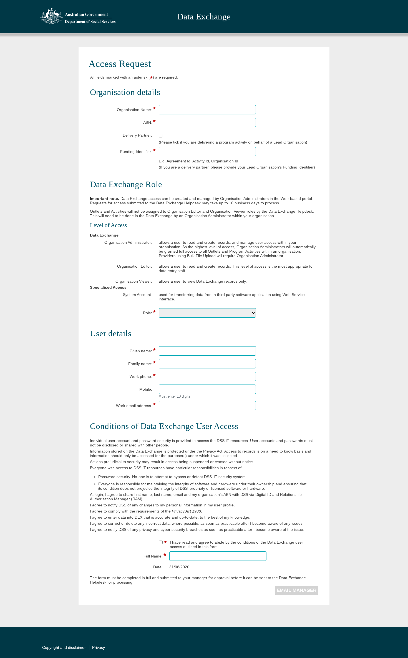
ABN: (121, 122)
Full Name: (131, 556)
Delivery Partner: (137, 135)
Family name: (121, 363)
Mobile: (145, 389)
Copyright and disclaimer (64, 647)
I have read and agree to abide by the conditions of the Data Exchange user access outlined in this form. (236, 544)
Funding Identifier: (121, 151)
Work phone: (121, 376)
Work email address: (121, 405)
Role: (121, 313)
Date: (158, 567)
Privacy (98, 647)
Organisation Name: (121, 109)
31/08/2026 (179, 567)
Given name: (121, 351)
